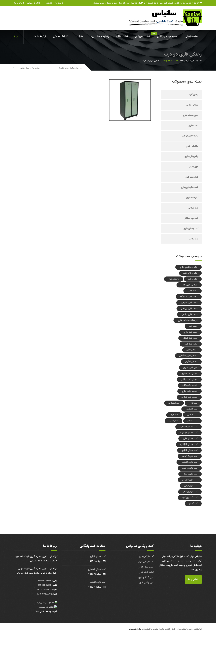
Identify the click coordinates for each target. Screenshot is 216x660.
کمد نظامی (193, 239)
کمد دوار (174, 415)
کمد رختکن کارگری (189, 450)
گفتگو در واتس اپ (45, 602)
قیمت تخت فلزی (189, 391)
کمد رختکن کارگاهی (188, 444)
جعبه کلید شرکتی (190, 338)
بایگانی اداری (192, 105)
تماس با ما (193, 579)
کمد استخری (174, 403)
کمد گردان (193, 503)
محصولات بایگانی (165, 35)
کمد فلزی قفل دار (189, 480)
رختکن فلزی (191, 350)
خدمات (49, 3)
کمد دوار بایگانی (191, 218)
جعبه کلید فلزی (190, 344)
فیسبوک (132, 629)
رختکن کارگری (191, 361)
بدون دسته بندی (190, 115)
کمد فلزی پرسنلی (189, 491)
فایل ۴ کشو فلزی (146, 577)
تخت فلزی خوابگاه (188, 296)
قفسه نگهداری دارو (189, 187)
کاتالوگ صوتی (33, 3)
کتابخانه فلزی (192, 197)
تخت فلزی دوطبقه (189, 136)
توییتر (140, 629)
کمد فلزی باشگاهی (189, 462)
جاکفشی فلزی (192, 146)
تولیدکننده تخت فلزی (187, 320)
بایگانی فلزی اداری (189, 285)
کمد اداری (193, 403)
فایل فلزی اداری (190, 367)
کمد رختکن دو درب (188, 432)
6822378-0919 (43, 594)
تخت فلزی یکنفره (189, 314)
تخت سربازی (142, 36)
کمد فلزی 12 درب (189, 456)
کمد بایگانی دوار (146, 556)
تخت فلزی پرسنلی (189, 308)
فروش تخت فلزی (189, 373)
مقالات (79, 36)
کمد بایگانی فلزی (146, 561)
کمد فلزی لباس (190, 485)
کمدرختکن (173, 421)
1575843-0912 (43, 589)
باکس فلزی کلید (190, 273)
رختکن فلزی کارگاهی (188, 356)
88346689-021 (44, 581)
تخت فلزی (193, 125)
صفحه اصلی (191, 36)
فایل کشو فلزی (191, 177)
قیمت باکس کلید (189, 385)
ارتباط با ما (19, 3)
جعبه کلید (193, 326)
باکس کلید (193, 94)
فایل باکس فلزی (146, 582)
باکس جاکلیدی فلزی (188, 267)
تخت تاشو (122, 36)
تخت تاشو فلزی (146, 572)
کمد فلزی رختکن (190, 474)
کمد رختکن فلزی (190, 228)
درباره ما (59, 3)
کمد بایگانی (193, 208)
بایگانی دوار (173, 279)
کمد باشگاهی (191, 409)
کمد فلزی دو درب (189, 468)
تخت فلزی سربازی (189, 302)
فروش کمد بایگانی (189, 379)
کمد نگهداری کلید (189, 497)
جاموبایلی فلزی (191, 156)
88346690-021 (44, 585)
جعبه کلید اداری (190, 332)
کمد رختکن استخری (188, 426)
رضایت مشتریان (100, 36)
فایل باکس (193, 166)
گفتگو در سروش (46, 607)
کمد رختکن (192, 421)
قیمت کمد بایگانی (189, 397)
